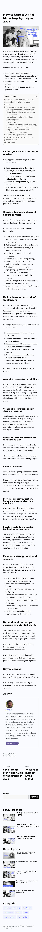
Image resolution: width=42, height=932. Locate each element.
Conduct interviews (14, 122)
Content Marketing (12, 908)
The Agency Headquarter (11, 926)
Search (6, 794)
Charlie (9, 710)
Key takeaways (10, 142)
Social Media (9, 917)
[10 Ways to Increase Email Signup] (9, 816)
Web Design (23, 917)
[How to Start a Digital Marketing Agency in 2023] (9, 828)
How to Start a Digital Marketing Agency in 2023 (28, 825)
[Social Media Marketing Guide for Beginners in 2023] (9, 884)
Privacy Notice (7, 928)
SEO (26, 912)
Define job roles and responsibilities (20, 110)
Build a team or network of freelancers (19, 107)
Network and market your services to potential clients (18, 138)
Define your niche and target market (18, 100)
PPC (18, 912)
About (23, 926)
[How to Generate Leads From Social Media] (9, 840)
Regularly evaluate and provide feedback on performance (19, 131)
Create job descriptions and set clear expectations (21, 113)
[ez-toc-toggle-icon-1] (34, 96)
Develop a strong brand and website (18, 135)
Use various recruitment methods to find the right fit (21, 118)
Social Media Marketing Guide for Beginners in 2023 (26, 881)
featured (6, 756)
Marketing (12, 756)
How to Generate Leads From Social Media (26, 837)
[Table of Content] (35, 96)
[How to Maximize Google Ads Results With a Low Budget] (9, 855)
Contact (30, 926)
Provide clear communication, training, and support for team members (22, 126)
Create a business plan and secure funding (17, 103)
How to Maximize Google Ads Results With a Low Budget (25, 852)
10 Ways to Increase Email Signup (26, 861)
